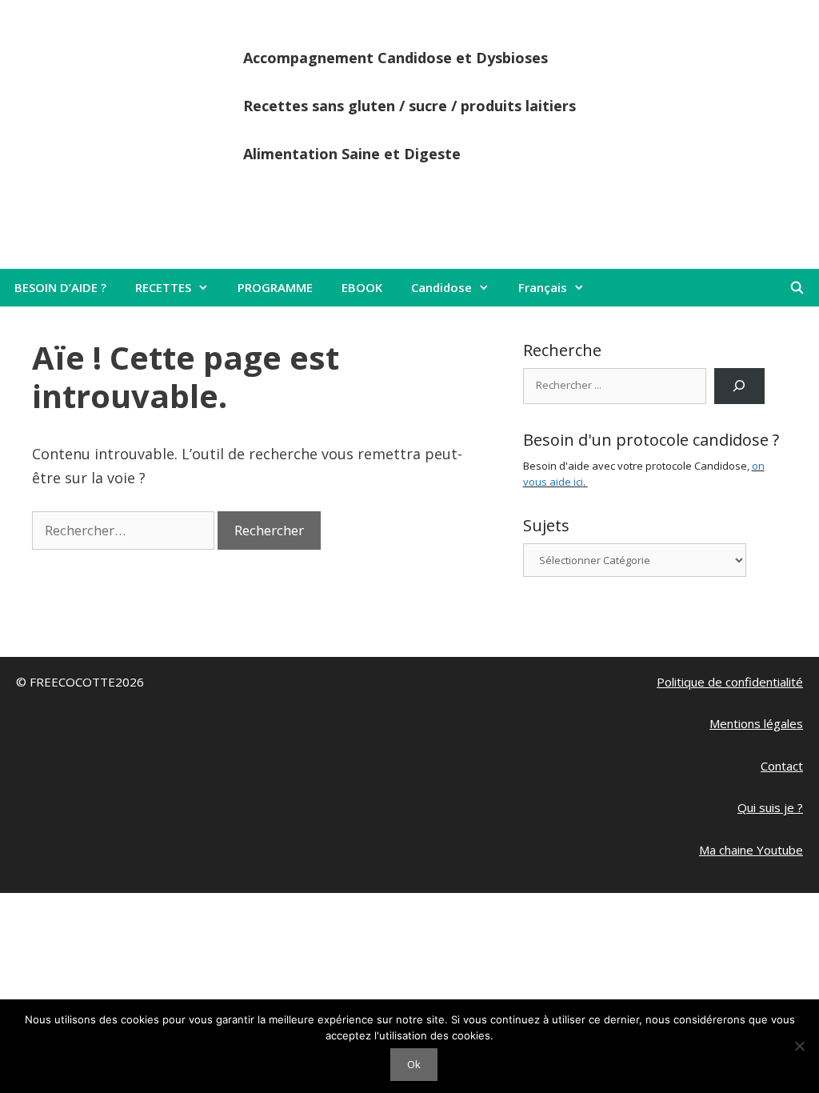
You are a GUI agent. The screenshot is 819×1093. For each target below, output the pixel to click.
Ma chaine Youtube (751, 850)
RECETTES (163, 287)
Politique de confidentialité (730, 682)
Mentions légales (756, 723)
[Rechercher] (739, 386)
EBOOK (362, 287)
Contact (782, 766)
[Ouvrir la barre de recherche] (797, 287)
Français (542, 287)
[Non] (799, 1046)
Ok (414, 1064)
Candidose (441, 287)
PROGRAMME (275, 287)
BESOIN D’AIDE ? (60, 287)
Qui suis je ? (770, 807)
